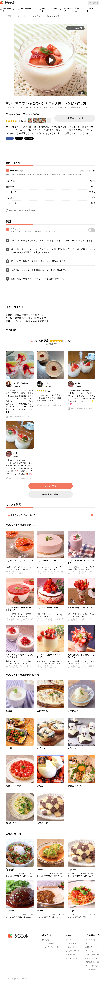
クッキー (72, 869)
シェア (11, 138)
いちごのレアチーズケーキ (48, 607)
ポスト (20, 138)
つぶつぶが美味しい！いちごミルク (81, 561)
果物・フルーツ (13, 785)
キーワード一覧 (72, 958)
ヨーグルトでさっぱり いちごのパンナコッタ (19, 655)
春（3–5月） (12, 823)
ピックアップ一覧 (72, 951)
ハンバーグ (11, 910)
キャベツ (41, 869)
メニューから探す (48, 943)
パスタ (71, 910)
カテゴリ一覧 (71, 955)
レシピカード (91, 9)
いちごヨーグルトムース (47, 560)
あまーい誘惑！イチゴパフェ (80, 607)
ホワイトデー (43, 823)
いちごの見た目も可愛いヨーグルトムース (19, 608)
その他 (9, 748)
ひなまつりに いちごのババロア (19, 560)
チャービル (11, 203)
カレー (40, 910)
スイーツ (41, 748)
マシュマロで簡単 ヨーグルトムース (49, 655)
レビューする (50, 486)
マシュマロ (11, 197)
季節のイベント (75, 785)
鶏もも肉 (10, 869)
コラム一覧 (70, 947)
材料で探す (45, 940)
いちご (9, 181)
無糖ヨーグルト (13, 186)
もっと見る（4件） (50, 494)
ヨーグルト (73, 710)
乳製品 (9, 710)
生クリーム (11, 192)
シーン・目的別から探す (50, 947)
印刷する (30, 138)
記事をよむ (78, 9)
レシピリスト (71, 943)
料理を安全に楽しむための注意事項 (22, 210)
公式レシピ (67, 9)
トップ (68, 940)
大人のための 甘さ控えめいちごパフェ (81, 655)
